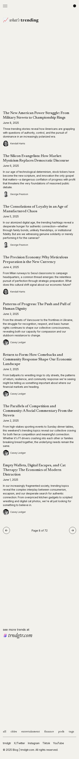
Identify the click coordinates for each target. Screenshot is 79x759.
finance (49, 731)
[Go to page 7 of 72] (6, 530)
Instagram (34, 743)
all (4, 731)
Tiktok (46, 743)
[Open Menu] (5, 6)
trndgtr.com (20, 636)
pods (61, 731)
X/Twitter (19, 743)
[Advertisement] (39, 71)
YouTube (58, 743)
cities (14, 731)
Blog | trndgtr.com (23, 749)
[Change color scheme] (75, 6)
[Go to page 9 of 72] (72, 530)
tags (71, 731)
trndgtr (7, 743)
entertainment (30, 731)
